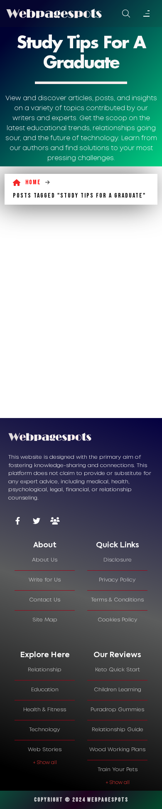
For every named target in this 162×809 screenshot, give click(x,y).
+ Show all (45, 762)
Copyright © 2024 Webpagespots (81, 799)
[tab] (45, 545)
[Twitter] (36, 521)
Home (33, 182)
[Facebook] (17, 521)
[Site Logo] (54, 13)
